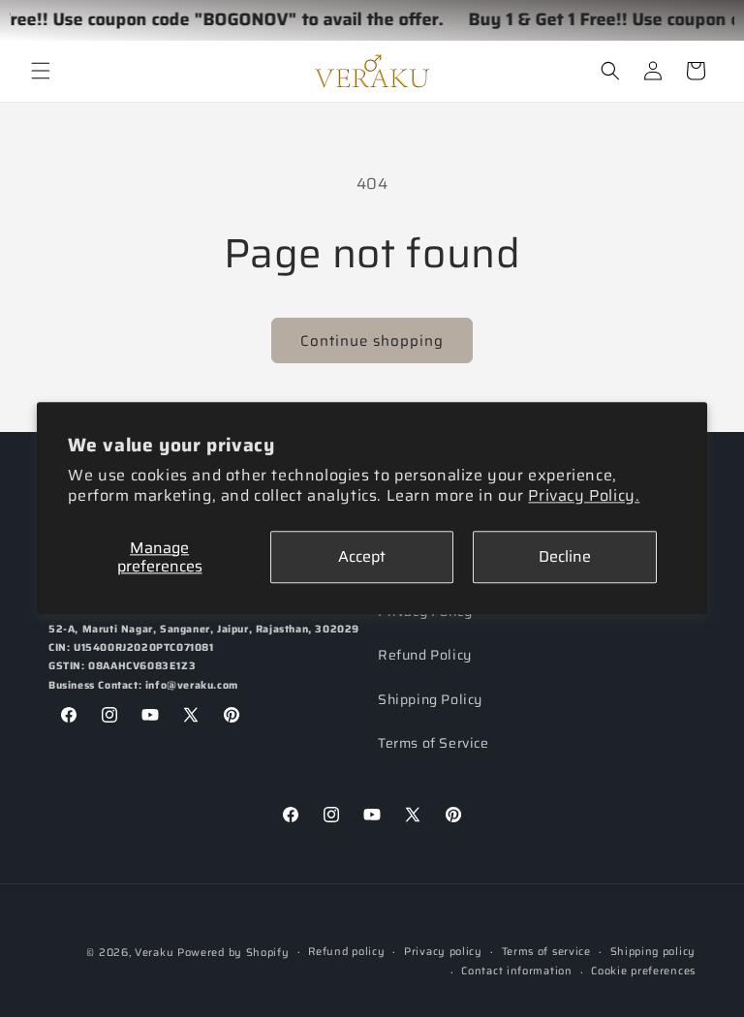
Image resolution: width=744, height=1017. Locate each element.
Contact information (516, 971)
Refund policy (346, 951)
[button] (40, 70)
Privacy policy (443, 951)
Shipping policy (653, 951)
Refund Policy (425, 654)
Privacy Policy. (583, 495)
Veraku (154, 952)
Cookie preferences (643, 971)
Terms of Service (433, 743)
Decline (565, 557)
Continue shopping (372, 341)
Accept (362, 557)
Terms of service (546, 951)
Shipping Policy (430, 699)
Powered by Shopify (233, 952)
